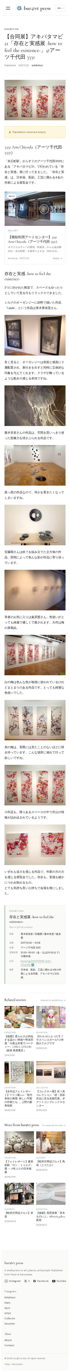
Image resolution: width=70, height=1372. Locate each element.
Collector (9, 1318)
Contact (9, 1345)
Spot (7, 1308)
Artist (7, 1313)
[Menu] (8, 8)
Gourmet (9, 1323)
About (8, 1340)
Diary (7, 1302)
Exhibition (9, 1297)
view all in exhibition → (53, 1000)
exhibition (11, 29)
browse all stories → (54, 1125)
